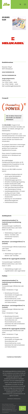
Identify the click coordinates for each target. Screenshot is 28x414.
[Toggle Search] (20, 4)
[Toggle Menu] (25, 4)
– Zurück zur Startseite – (14, 357)
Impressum (10, 398)
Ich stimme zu (22, 408)
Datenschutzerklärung (7, 409)
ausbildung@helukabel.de (13, 86)
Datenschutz (17, 398)
